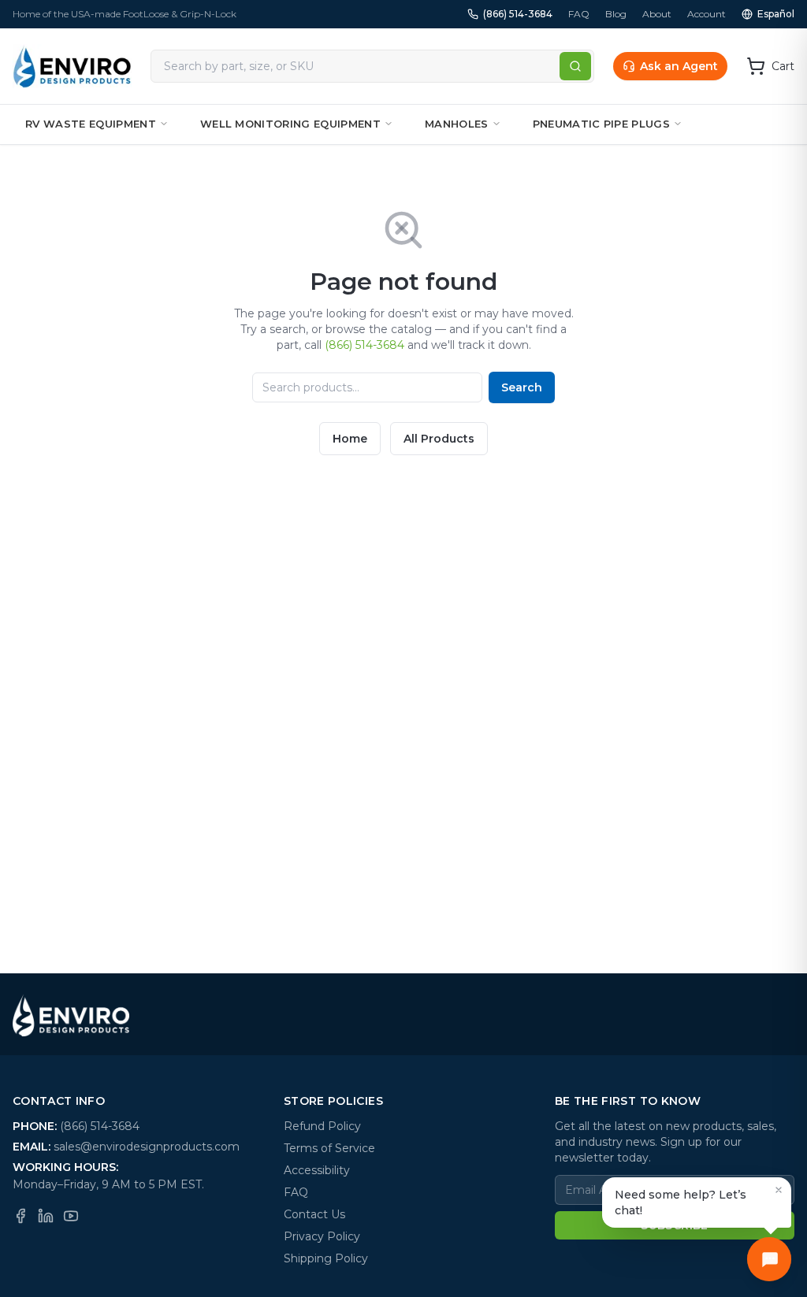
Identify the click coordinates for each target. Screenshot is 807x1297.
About (656, 14)
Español (775, 14)
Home (350, 439)
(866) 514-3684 (517, 14)
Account (706, 14)
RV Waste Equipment (90, 123)
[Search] (575, 66)
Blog (616, 14)
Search (521, 387)
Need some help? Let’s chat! (680, 1202)
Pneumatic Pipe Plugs (602, 123)
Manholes (457, 123)
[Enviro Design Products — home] (72, 66)
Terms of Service (329, 1148)
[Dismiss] (779, 1190)
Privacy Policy (322, 1236)
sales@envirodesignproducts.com (147, 1147)
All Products (439, 439)
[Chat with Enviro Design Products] (769, 1259)
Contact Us (314, 1214)
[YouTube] (71, 1216)
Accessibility (317, 1170)
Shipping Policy (326, 1258)
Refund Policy (322, 1126)
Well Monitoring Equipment (290, 123)
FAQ (578, 14)
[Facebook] (20, 1216)
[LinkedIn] (46, 1216)
